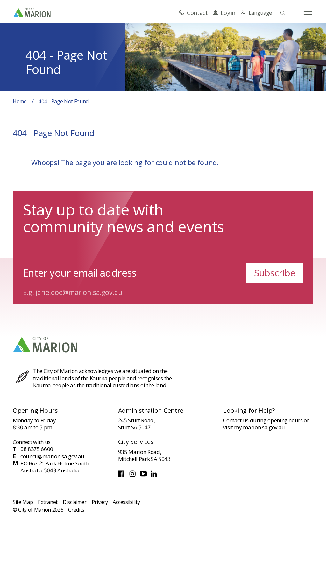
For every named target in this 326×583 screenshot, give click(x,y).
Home (20, 101)
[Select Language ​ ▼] (256, 12)
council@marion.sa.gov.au (52, 456)
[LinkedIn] (154, 475)
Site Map (23, 502)
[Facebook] (122, 475)
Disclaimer (75, 502)
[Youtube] (144, 475)
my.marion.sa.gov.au (259, 427)
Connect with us (32, 442)
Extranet (47, 502)
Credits (76, 509)
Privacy (100, 502)
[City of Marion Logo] (32, 12)
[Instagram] (133, 475)
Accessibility (126, 502)
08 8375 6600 (36, 449)
